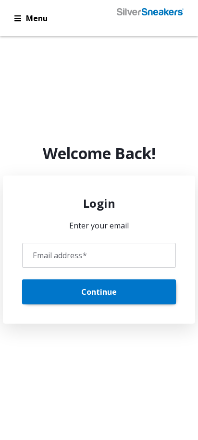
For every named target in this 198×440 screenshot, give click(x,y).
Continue (99, 292)
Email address (60, 255)
